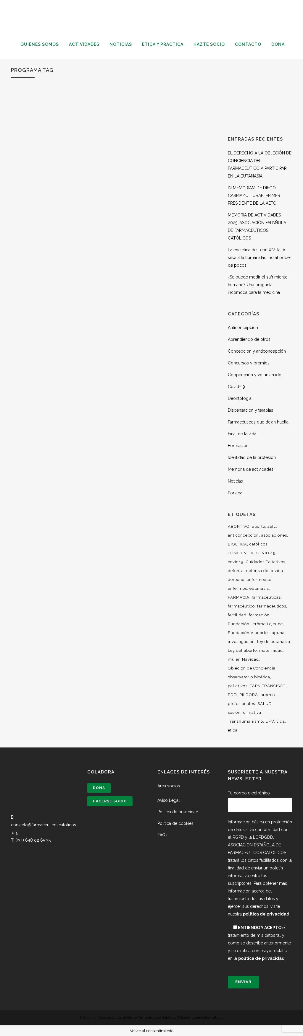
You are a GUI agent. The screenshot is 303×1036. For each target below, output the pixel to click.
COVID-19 (266, 553)
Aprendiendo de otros (249, 339)
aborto (258, 526)
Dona (99, 788)
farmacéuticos (271, 606)
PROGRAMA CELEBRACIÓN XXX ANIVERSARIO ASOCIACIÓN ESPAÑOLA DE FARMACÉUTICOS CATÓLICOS (60, 242)
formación (259, 615)
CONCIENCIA (241, 553)
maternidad (271, 650)
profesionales (241, 703)
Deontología (240, 398)
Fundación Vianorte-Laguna (256, 633)
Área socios (168, 785)
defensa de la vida (264, 571)
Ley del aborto (242, 650)
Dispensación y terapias (250, 410)
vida (280, 721)
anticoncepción (243, 535)
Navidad (250, 659)
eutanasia (259, 588)
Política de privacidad (177, 811)
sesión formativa (244, 712)
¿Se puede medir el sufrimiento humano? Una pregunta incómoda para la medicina (258, 285)
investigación (241, 641)
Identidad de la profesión (252, 457)
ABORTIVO (239, 526)
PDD (232, 695)
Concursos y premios (249, 363)
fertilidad (237, 615)
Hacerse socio (110, 801)
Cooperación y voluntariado (254, 374)
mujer (234, 659)
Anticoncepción (243, 327)
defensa (236, 571)
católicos (258, 544)
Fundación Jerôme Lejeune (255, 624)
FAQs (162, 835)
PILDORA (248, 695)
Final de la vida (242, 433)
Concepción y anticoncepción (257, 351)
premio (267, 695)
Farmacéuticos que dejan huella (258, 422)
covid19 (236, 562)
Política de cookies (175, 823)
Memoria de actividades (250, 469)
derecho (236, 579)
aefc (271, 526)
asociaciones (274, 535)
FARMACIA (238, 597)
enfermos (237, 588)
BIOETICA (237, 544)
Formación (238, 445)
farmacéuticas (266, 597)
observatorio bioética (249, 677)
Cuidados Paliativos (265, 562)
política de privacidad (266, 914)
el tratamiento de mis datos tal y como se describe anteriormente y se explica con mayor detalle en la (259, 943)
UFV (269, 721)
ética (233, 730)
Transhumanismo (245, 721)
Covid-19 (236, 386)
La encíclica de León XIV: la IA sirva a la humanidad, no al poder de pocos (259, 257)
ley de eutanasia (273, 641)
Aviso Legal (168, 800)
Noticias (235, 481)
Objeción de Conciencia (251, 668)
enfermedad (259, 579)
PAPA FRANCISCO (268, 686)
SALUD (264, 703)
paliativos (237, 686)
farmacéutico (241, 606)
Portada (235, 493)
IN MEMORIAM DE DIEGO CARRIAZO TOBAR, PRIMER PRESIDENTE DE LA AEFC (254, 195)
